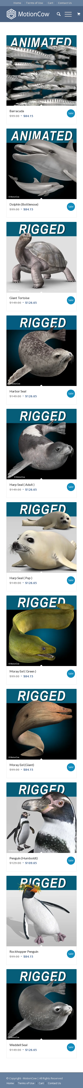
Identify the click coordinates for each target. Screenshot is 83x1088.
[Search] (57, 14)
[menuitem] (17, 3)
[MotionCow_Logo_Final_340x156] (34, 14)
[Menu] (66, 14)
